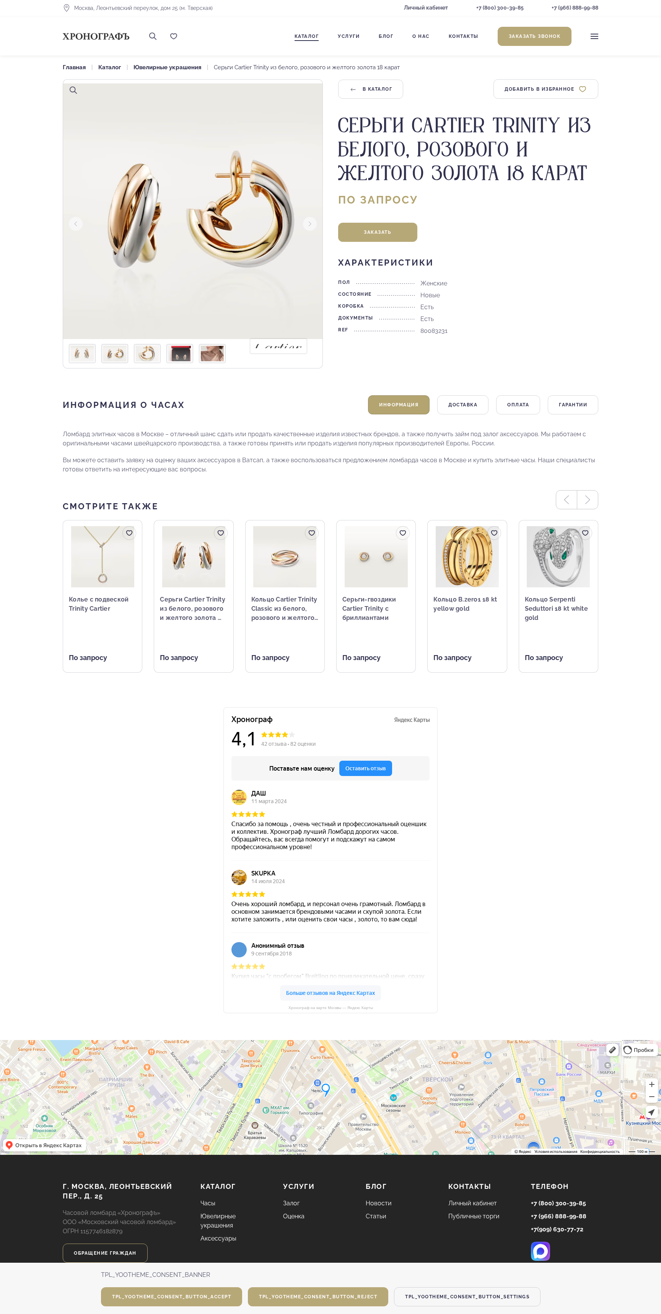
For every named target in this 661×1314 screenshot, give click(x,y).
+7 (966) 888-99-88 (574, 8)
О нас (421, 36)
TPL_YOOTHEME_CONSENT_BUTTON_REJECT (318, 1296)
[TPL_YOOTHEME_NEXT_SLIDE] (310, 224)
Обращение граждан (105, 1253)
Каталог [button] (307, 36)
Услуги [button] (349, 36)
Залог (291, 1203)
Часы (207, 1203)
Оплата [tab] (518, 405)
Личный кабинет (426, 8)
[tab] (82, 353)
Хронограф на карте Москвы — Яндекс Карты (330, 1008)
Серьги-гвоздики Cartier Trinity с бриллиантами (369, 608)
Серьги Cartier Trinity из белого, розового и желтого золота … (192, 608)
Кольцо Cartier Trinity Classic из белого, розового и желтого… (285, 608)
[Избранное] (173, 36)
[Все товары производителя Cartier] (278, 346)
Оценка (293, 1216)
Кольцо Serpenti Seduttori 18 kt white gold (556, 608)
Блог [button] (386, 36)
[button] (153, 36)
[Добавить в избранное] (129, 533)
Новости (379, 1203)
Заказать (377, 232)
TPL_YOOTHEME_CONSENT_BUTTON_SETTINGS (467, 1296)
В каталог (376, 89)
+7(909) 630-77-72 (557, 1229)
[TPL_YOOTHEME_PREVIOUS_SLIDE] (76, 224)
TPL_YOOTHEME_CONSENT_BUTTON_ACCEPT (171, 1296)
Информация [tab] (398, 405)
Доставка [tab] (462, 405)
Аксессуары (218, 1238)
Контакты (464, 36)
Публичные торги (474, 1216)
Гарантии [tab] (573, 405)
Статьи (376, 1216)
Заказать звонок (535, 36)
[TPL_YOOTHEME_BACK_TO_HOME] (96, 36)
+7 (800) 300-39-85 (500, 8)
